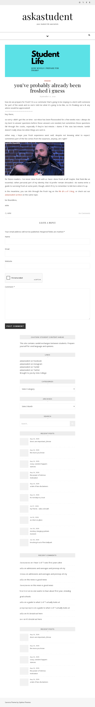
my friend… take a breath (39, 509)
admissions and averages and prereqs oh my (46, 568)
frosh (47, 81)
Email (7, 249)
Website (8, 261)
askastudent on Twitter (30, 370)
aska (9, 213)
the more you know (37, 453)
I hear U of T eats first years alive (47, 562)
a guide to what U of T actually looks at (43, 602)
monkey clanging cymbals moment (39, 532)
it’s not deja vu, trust (37, 497)
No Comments (84, 213)
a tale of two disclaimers (39, 486)
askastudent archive (13, 194)
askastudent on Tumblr (29, 367)
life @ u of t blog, (67, 191)
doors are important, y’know (40, 441)
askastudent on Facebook (31, 361)
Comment (10, 287)
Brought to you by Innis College (33, 373)
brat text (24, 591)
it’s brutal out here (35, 613)
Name (7, 236)
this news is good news (37, 579)
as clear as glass (36, 520)
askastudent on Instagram (31, 364)
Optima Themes (25, 702)
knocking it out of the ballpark (41, 542)
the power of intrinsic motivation (38, 476)
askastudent (47, 16)
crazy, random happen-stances (39, 465)
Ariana (23, 574)
